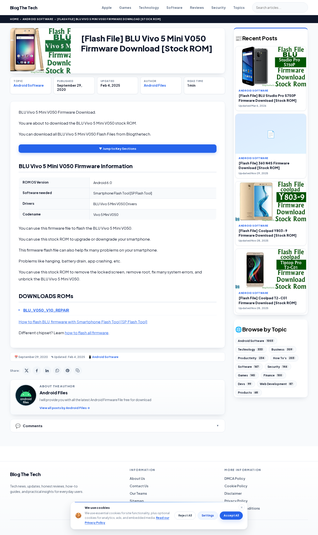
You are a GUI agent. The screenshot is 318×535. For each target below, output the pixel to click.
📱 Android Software (103, 357)
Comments (28, 425)
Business (281, 349)
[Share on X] (26, 370)
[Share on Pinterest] (67, 370)
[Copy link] (78, 370)
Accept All (231, 515)
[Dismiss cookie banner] (242, 507)
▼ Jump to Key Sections (117, 148)
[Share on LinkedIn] (47, 370)
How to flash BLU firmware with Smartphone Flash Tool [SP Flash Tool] (83, 321)
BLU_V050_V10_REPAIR (46, 310)
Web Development (276, 384)
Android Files (155, 85)
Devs (244, 384)
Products (248, 392)
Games (125, 7)
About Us (137, 478)
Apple (107, 7)
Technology (149, 7)
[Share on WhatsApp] (57, 370)
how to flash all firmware (86, 332)
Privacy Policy (236, 501)
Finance (273, 375)
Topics (239, 7)
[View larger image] (40, 50)
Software (174, 7)
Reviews (197, 7)
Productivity (251, 358)
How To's (283, 358)
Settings (208, 515)
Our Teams (138, 493)
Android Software (38, 18)
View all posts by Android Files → (65, 408)
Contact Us (139, 486)
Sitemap (137, 501)
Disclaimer (233, 493)
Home (14, 18)
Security (218, 7)
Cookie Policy (235, 486)
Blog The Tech (23, 7)
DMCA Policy (234, 478)
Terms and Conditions (242, 508)
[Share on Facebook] (37, 370)
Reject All (185, 515)
